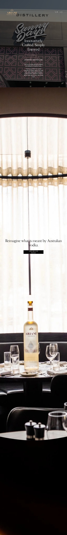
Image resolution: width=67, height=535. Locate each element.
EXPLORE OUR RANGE (33, 252)
